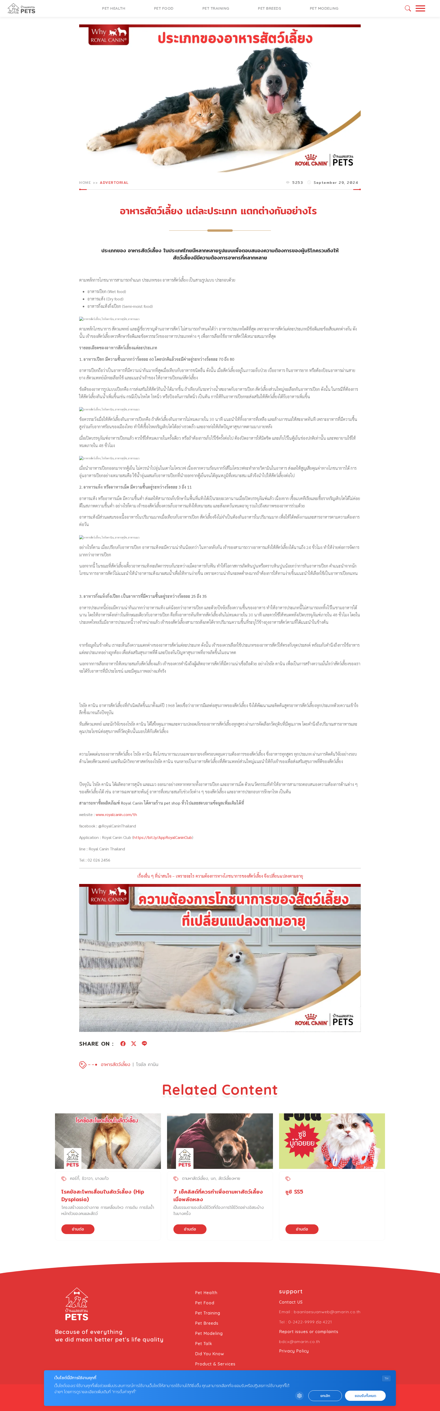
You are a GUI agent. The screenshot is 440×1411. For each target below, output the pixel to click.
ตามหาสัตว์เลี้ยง (195, 1178)
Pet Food (164, 8)
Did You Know (209, 1353)
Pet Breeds (269, 8)
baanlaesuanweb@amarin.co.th (327, 1311)
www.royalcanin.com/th (116, 814)
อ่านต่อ (78, 1229)
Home (85, 182)
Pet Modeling (324, 8)
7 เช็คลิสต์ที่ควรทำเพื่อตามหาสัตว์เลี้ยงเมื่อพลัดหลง (218, 1195)
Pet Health (113, 8)
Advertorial (114, 182)
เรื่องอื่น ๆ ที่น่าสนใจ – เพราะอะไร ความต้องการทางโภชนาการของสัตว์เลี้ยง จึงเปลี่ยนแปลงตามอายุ (220, 876)
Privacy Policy (294, 1350)
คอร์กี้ (74, 1178)
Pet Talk (203, 1343)
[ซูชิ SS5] (332, 1141)
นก (213, 1178)
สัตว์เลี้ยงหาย (229, 1178)
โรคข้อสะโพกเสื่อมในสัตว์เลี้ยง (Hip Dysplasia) (102, 1195)
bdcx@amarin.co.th (299, 1341)
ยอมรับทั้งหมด (365, 1396)
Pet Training (215, 8)
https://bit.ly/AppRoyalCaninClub (162, 837)
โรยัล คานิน (147, 1064)
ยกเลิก (325, 1396)
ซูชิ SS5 (294, 1191)
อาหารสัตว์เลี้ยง (115, 1064)
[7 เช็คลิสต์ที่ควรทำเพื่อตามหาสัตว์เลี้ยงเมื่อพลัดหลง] (220, 1141)
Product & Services (215, 1363)
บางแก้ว (102, 1178)
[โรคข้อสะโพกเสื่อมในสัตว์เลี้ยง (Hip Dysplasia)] (108, 1141)
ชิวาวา (87, 1178)
